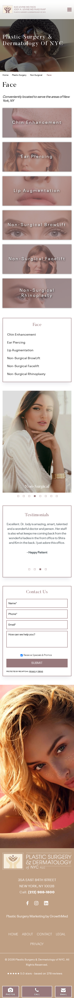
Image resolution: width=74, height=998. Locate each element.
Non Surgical (36, 75)
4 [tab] (35, 496)
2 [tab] (24, 496)
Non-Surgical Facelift (37, 259)
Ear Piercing (37, 157)
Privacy (32, 671)
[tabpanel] (37, 442)
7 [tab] (51, 496)
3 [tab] (29, 496)
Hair (37, 487)
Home (5, 75)
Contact (44, 934)
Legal (61, 934)
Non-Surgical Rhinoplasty (37, 293)
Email (63, 995)
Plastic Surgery (19, 75)
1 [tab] (18, 496)
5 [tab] (40, 496)
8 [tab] (57, 496)
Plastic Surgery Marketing (25, 916)
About (27, 934)
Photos (10, 995)
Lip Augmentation (37, 191)
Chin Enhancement (37, 123)
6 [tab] (46, 496)
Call (37, 995)
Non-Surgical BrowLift (37, 225)
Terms (40, 671)
